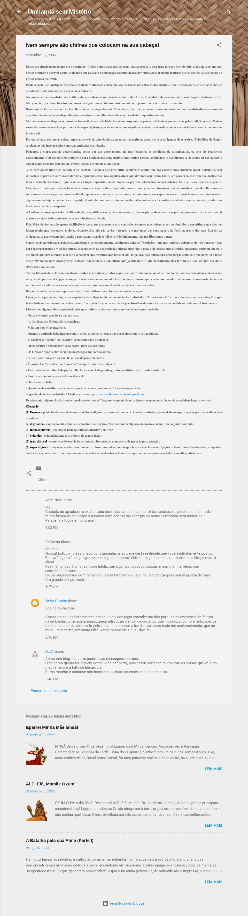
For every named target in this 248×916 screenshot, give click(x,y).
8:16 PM (51, 637)
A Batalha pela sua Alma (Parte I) (59, 840)
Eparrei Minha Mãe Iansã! (52, 727)
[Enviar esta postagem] (38, 470)
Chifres (43, 480)
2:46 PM (51, 679)
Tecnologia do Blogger (127, 903)
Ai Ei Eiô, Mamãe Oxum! (51, 784)
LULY (49, 651)
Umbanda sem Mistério (59, 11)
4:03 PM (51, 527)
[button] (219, 46)
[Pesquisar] (229, 13)
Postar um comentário (49, 691)
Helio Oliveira (56, 601)
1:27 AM (52, 587)
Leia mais (213, 769)
